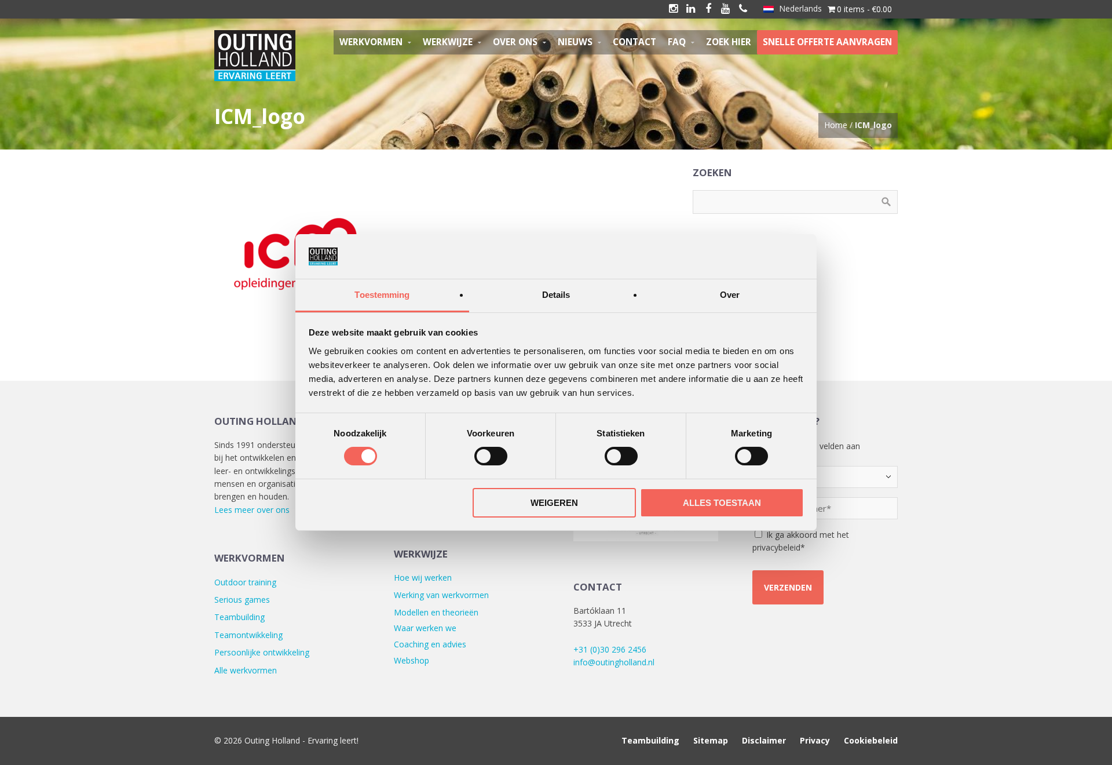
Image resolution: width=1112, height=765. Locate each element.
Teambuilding (239, 616)
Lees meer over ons (252, 509)
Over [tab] (730, 295)
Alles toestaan (722, 503)
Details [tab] (556, 295)
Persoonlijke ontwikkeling (261, 652)
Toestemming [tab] (381, 295)
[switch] (490, 456)
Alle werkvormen (245, 670)
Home (835, 124)
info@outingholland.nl (613, 662)
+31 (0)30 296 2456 (609, 649)
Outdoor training (245, 582)
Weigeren (554, 503)
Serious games (242, 599)
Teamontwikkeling (248, 634)
